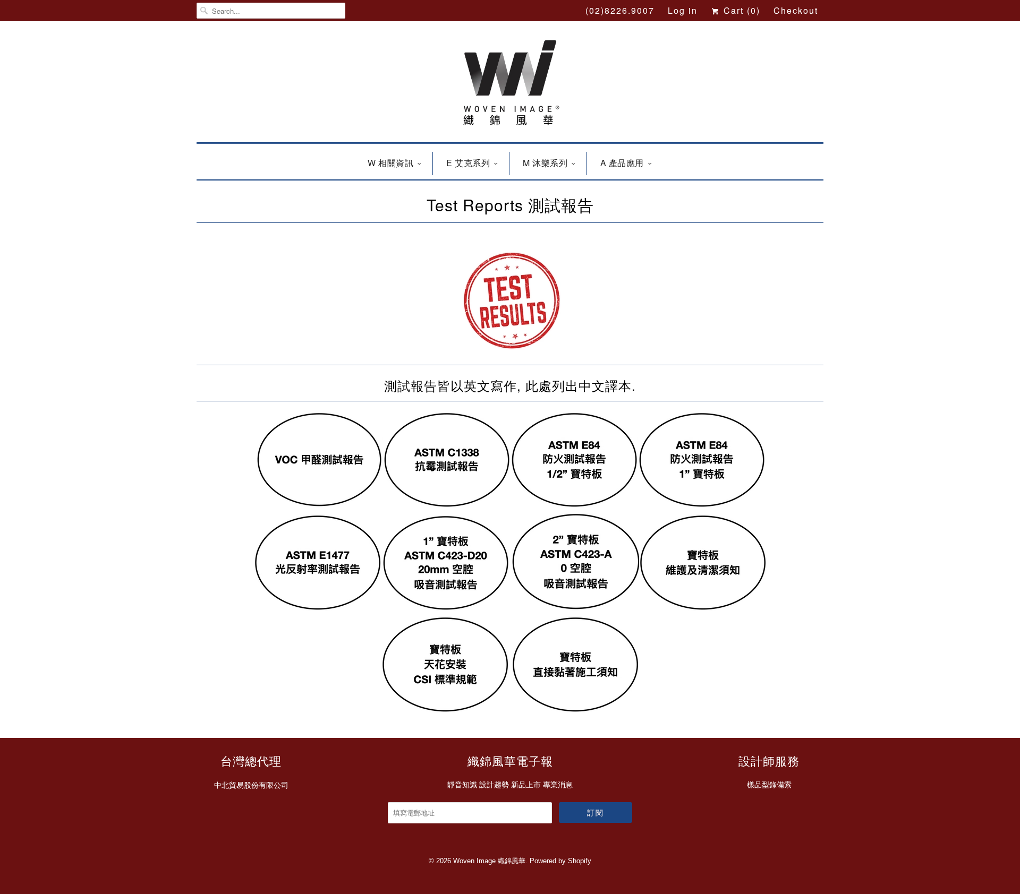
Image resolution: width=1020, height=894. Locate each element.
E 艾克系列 (468, 163)
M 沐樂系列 (545, 163)
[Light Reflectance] (317, 607)
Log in (683, 10)
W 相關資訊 (390, 163)
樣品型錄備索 (769, 784)
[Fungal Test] (446, 504)
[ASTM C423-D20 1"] (445, 607)
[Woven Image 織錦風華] (510, 84)
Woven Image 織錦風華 (489, 861)
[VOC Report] (318, 504)
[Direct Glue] (575, 709)
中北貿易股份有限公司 (251, 785)
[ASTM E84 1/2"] (574, 504)
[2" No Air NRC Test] (575, 607)
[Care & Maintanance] (703, 607)
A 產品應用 (622, 163)
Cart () (740, 10)
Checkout (796, 10)
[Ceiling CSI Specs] (446, 709)
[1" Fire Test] (701, 504)
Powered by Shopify (560, 861)
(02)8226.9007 (619, 10)
